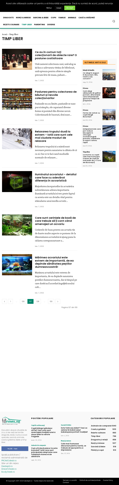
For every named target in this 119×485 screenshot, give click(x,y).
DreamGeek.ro (9, 468)
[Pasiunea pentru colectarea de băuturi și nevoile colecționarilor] (17, 98)
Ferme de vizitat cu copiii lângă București (91, 115)
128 (37, 301)
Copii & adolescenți (38, 425)
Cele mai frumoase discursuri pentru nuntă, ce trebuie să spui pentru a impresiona (73, 446)
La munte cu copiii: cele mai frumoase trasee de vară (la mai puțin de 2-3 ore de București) (92, 159)
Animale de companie (38, 445)
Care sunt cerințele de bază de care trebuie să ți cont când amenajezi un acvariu (55, 221)
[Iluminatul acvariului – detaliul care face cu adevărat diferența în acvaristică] (17, 181)
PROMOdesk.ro (9, 460)
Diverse (85, 88)
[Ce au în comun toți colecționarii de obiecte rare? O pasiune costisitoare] (17, 59)
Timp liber (86, 152)
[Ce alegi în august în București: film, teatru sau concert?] (109, 74)
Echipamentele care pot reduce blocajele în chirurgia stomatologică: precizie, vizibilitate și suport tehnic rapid (92, 135)
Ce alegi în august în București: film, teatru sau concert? (91, 76)
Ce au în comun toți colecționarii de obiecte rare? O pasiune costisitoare (56, 55)
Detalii (58, 8)
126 (23, 301)
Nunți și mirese (66, 441)
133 (51, 301)
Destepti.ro (7, 466)
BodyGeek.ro (8, 471)
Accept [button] (69, 8)
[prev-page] (4, 301)
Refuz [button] (49, 8)
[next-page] (57, 301)
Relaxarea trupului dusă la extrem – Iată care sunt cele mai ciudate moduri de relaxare (53, 136)
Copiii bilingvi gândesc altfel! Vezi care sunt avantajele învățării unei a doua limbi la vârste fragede (43, 432)
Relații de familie (88, 70)
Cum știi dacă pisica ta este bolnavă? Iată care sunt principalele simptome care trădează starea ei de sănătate (44, 452)
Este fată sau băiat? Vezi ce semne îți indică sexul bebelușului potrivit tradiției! (74, 430)
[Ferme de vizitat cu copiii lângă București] (109, 114)
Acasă (4, 34)
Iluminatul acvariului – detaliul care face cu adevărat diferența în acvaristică (55, 177)
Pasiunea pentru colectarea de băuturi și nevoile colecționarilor (56, 95)
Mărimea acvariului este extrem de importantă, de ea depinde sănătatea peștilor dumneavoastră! (54, 262)
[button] (114, 21)
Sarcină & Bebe (66, 425)
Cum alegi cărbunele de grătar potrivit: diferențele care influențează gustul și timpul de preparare (92, 96)
